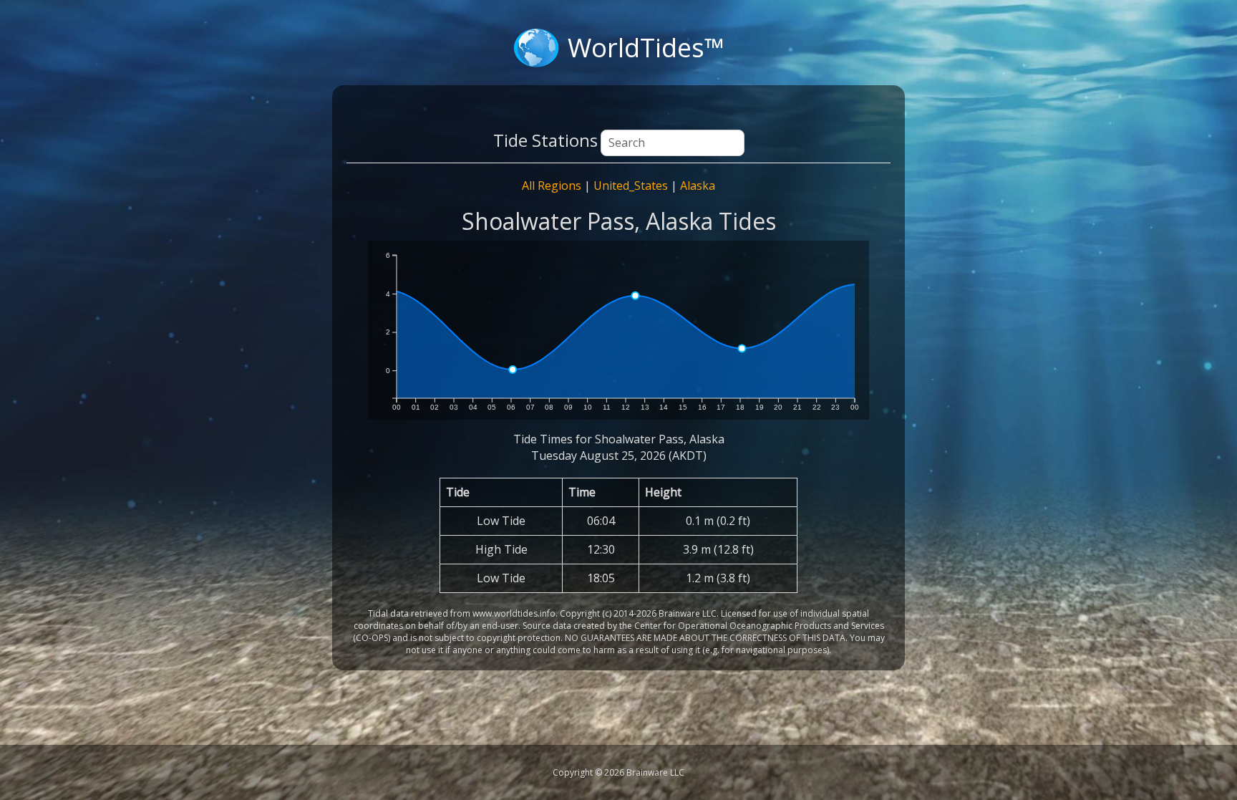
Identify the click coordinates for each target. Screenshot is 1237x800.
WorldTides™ (646, 47)
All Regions (551, 185)
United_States (630, 185)
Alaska (697, 185)
